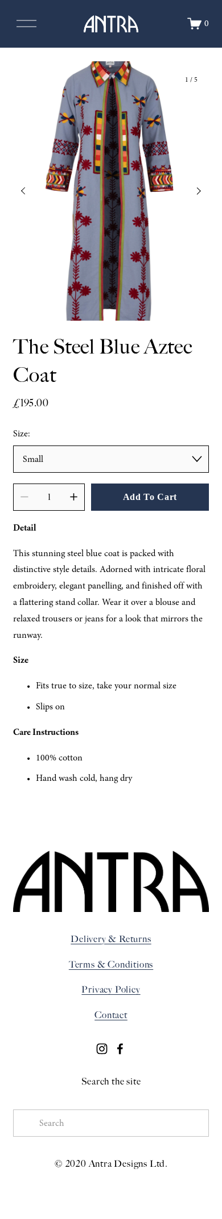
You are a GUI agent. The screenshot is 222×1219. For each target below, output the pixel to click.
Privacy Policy (110, 989)
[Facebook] (120, 1048)
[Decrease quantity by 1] (24, 497)
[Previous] (31, 191)
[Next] (191, 191)
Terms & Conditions (111, 964)
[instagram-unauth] (102, 1048)
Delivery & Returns (111, 939)
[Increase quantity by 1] (74, 497)
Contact (111, 1015)
